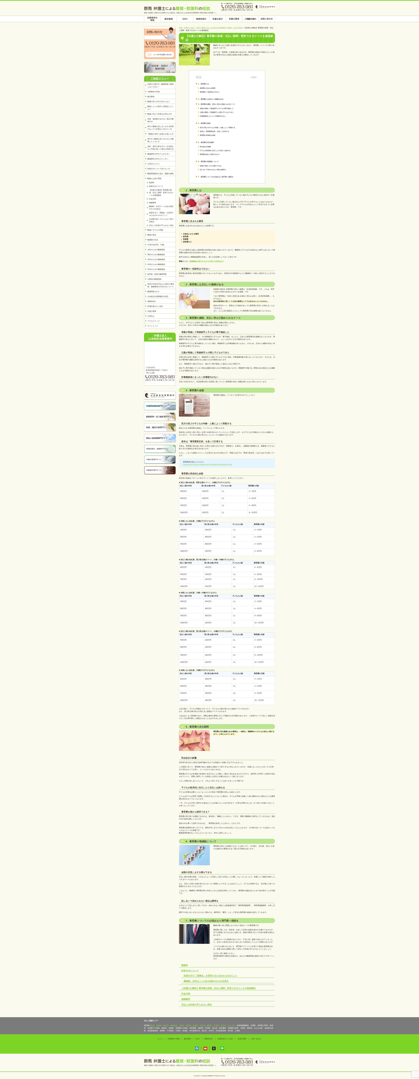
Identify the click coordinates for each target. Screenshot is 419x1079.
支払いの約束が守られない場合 (196, 1004)
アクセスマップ (153, 321)
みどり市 (231, 1025)
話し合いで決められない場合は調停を (213, 169)
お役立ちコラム (153, 164)
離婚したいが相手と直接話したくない (160, 107)
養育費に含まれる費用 (207, 88)
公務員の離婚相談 (154, 279)
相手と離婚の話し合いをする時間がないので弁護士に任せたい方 (160, 127)
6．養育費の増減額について (208, 161)
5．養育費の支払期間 (206, 142)
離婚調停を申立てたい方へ (157, 159)
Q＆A (198, 1039)
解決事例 (150, 97)
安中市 (223, 1025)
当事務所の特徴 (153, 92)
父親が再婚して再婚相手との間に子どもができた (217, 112)
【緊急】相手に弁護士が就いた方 (160, 134)
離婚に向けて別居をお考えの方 (159, 114)
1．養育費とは (203, 84)
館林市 (195, 1025)
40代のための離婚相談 (156, 264)
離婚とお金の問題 (154, 178)
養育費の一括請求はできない (210, 92)
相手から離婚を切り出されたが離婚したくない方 (160, 140)
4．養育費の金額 (204, 123)
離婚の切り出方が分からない (158, 101)
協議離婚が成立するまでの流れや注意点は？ (206, 261)
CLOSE (254, 77)
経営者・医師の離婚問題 (157, 274)
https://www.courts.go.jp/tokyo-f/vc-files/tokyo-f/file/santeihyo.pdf (207, 464)
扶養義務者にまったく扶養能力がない (213, 116)
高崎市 (152, 1025)
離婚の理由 (151, 235)
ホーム (160, 1039)
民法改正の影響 (205, 147)
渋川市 (202, 1025)
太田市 (181, 1025)
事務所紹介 (151, 301)
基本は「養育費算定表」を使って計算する (214, 131)
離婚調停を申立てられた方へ (158, 154)
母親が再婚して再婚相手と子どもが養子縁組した (217, 108)
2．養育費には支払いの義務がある (211, 99)
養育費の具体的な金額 (207, 135)
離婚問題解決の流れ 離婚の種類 (160, 174)
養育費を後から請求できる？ (210, 154)
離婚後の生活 (152, 240)
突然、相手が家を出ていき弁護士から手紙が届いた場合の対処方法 (160, 147)
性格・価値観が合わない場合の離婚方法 (160, 120)
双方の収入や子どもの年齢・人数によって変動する (217, 127)
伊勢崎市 (173, 1025)
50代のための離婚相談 (156, 269)
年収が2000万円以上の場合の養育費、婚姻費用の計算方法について (160, 285)
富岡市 (216, 1025)
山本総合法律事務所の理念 (157, 296)
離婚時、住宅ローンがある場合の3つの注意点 (206, 981)
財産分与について (190, 970)
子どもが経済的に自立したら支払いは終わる (215, 150)
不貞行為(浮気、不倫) (155, 245)
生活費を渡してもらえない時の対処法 (161, 220)
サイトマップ (152, 326)
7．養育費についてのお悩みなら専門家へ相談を (215, 177)
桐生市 (165, 1025)
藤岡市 (209, 1025)
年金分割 (185, 993)
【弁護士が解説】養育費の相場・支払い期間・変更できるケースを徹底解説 (218, 988)
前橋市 (158, 1025)
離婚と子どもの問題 (155, 230)
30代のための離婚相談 (156, 259)
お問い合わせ (256, 1039)
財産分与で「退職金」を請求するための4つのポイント (210, 975)
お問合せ (150, 316)
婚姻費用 (185, 999)
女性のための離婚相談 (156, 250)
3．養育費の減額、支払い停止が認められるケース (216, 104)
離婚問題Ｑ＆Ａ (153, 291)
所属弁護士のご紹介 (155, 306)
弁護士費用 (151, 311)
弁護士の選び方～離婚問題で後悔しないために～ (160, 85)
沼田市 (188, 1025)
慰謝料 (184, 965)
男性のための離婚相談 (156, 254)
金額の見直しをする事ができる (210, 166)
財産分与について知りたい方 (158, 169)
